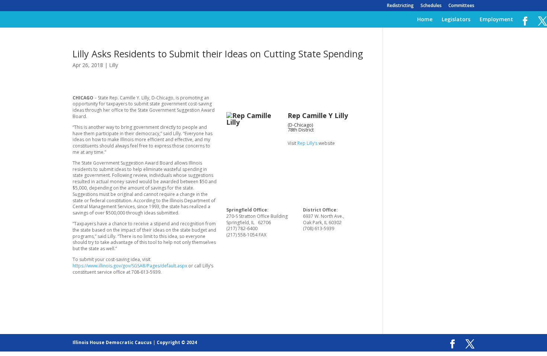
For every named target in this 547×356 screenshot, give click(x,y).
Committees (461, 6)
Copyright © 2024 (177, 342)
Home (424, 20)
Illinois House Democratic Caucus (112, 342)
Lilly (113, 65)
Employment (496, 20)
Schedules (431, 6)
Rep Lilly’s (307, 143)
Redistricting (400, 6)
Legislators (456, 20)
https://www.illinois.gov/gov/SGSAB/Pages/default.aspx (130, 266)
